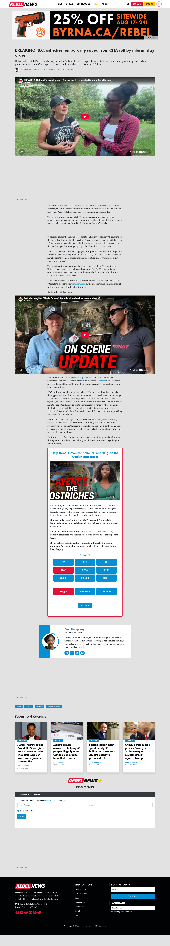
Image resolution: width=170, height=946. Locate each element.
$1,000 (63, 577)
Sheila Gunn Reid (23, 766)
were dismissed (78, 283)
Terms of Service (81, 893)
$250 (85, 570)
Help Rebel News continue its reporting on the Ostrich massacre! (85, 455)
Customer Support (82, 902)
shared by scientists (83, 377)
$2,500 (85, 577)
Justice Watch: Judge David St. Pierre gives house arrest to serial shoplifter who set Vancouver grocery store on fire (30, 753)
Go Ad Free (22, 200)
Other (106, 577)
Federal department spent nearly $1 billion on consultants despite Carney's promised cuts (102, 751)
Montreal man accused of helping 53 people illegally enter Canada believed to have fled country (66, 751)
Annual (106, 591)
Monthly (85, 591)
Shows (69, 4)
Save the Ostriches (54, 706)
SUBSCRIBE (48, 800)
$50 (85, 562)
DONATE (85, 605)
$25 (63, 562)
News (59, 4)
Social (77, 911)
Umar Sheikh (110, 419)
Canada (28, 706)
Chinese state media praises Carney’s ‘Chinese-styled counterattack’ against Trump (137, 751)
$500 (106, 570)
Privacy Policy (80, 889)
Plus (96, 4)
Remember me (27, 810)
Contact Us (79, 906)
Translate (128, 911)
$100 (63, 570)
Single (63, 591)
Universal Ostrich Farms (72, 205)
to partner (101, 380)
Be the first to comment (65, 70)
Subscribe (79, 898)
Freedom (39, 706)
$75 (107, 562)
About (105, 4)
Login (77, 915)
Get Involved (83, 4)
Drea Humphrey (25, 70)
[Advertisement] (85, 182)
